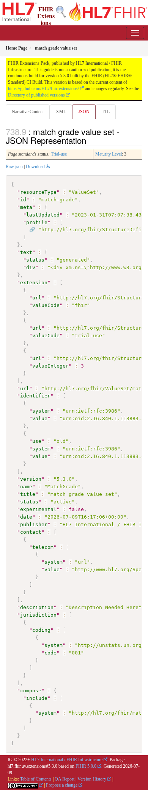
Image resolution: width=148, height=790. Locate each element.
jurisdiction (38, 615)
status (35, 260)
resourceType (38, 192)
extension (33, 282)
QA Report (64, 779)
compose (30, 690)
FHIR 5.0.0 (86, 766)
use (36, 441)
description (37, 607)
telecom (43, 547)
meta (26, 207)
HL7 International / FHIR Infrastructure (66, 759)
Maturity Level (108, 154)
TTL (106, 111)
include (36, 698)
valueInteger (50, 366)
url (36, 298)
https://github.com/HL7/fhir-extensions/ (43, 88)
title (27, 494)
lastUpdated (43, 215)
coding (41, 630)
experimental (38, 509)
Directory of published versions (36, 95)
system (41, 411)
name (26, 486)
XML (61, 111)
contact (30, 532)
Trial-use (59, 154)
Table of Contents (36, 779)
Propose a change (61, 785)
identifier (35, 396)
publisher (33, 524)
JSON (84, 111)
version (30, 479)
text (26, 252)
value (39, 418)
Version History (91, 779)
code (50, 653)
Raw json (14, 166)
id (23, 200)
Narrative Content (28, 111)
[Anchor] (90, 140)
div (30, 267)
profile (36, 222)
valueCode (46, 305)
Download (35, 166)
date (26, 517)
